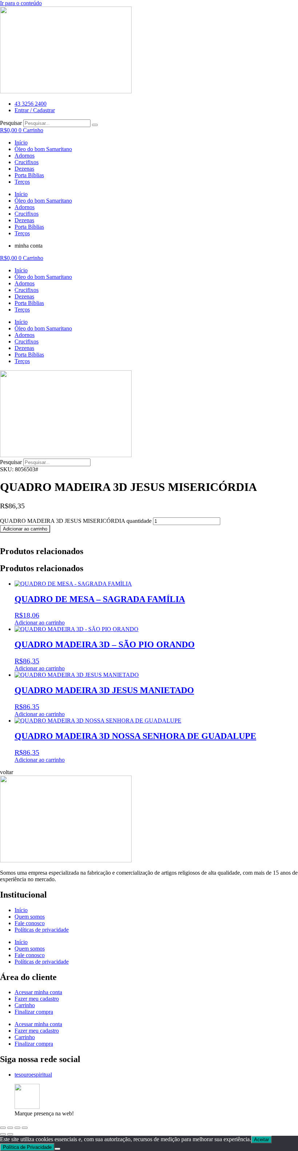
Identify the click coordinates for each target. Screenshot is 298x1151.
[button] (6, 772)
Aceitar (261, 1139)
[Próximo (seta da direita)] (10, 1134)
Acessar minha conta (38, 992)
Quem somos (30, 917)
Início (21, 142)
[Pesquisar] (95, 125)
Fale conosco (30, 923)
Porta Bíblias (29, 175)
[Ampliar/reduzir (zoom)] (3, 1128)
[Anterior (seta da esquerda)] (3, 1134)
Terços (22, 182)
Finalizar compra (34, 1012)
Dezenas (24, 169)
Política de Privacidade (27, 1147)
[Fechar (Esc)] (25, 1128)
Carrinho (25, 1005)
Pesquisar (11, 123)
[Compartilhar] (17, 1128)
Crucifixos (27, 162)
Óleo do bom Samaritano (43, 149)
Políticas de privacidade (42, 930)
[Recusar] (57, 1149)
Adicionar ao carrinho (25, 529)
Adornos (25, 155)
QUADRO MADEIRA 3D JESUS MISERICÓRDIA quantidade (76, 521)
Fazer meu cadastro (37, 999)
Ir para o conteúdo (21, 3)
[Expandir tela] (10, 1128)
